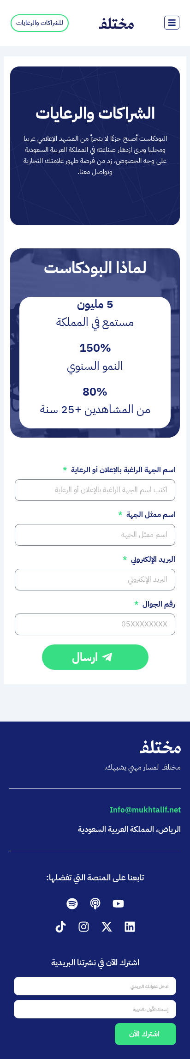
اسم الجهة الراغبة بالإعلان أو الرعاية (122, 470)
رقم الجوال (158, 605)
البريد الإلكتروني (152, 560)
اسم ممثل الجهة (150, 515)
